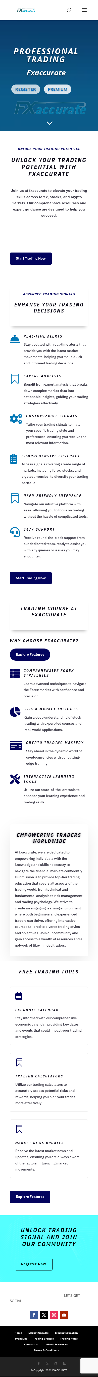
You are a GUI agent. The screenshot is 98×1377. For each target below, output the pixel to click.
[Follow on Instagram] (54, 1315)
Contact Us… (32, 1344)
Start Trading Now (31, 258)
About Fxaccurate (57, 1344)
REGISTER (25, 89)
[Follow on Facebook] (34, 1315)
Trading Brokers (43, 1338)
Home (18, 1332)
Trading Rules (69, 1338)
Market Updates (38, 1332)
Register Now (33, 1264)
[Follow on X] (44, 1315)
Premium (21, 1338)
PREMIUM (57, 89)
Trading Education (66, 1332)
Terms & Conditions (46, 1350)
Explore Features (30, 654)
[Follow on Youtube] (64, 1315)
